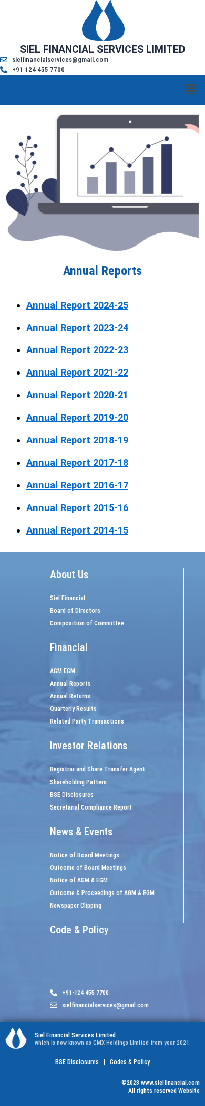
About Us (69, 574)
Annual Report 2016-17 (77, 485)
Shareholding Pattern (78, 782)
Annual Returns (70, 696)
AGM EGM (62, 671)
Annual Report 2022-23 (77, 349)
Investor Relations (88, 745)
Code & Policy (79, 929)
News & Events (81, 831)
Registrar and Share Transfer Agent (97, 769)
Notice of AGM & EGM (79, 880)
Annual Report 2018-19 (77, 439)
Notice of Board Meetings (84, 855)
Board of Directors (75, 610)
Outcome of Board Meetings (88, 867)
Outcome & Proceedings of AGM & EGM (102, 893)
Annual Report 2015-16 (77, 507)
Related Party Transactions (87, 721)
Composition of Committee (87, 623)
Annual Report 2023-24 (77, 327)
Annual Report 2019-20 (77, 417)
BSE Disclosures (72, 795)
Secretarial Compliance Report (91, 807)
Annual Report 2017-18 (77, 462)
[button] (191, 89)
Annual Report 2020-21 (77, 394)
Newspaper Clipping (75, 905)
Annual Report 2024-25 (77, 305)
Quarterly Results (73, 708)
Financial (69, 647)
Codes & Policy (129, 1062)
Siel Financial (67, 598)
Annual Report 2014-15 (77, 530)
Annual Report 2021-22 (77, 372)
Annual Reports (70, 683)
